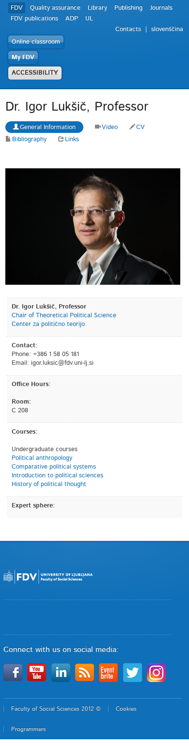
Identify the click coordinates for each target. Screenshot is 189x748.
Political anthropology (42, 458)
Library (97, 8)
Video (110, 127)
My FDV (23, 57)
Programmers (28, 729)
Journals (161, 8)
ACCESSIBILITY (35, 73)
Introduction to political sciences (57, 475)
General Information (48, 127)
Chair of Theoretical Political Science (64, 315)
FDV (17, 8)
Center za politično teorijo (48, 324)
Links (72, 139)
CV (140, 127)
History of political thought (49, 484)
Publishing (128, 8)
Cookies (126, 709)
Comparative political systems (54, 467)
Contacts (128, 29)
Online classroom (36, 42)
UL (89, 19)
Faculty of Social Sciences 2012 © (56, 709)
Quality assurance (55, 8)
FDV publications (34, 19)
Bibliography (29, 139)
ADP (71, 19)
